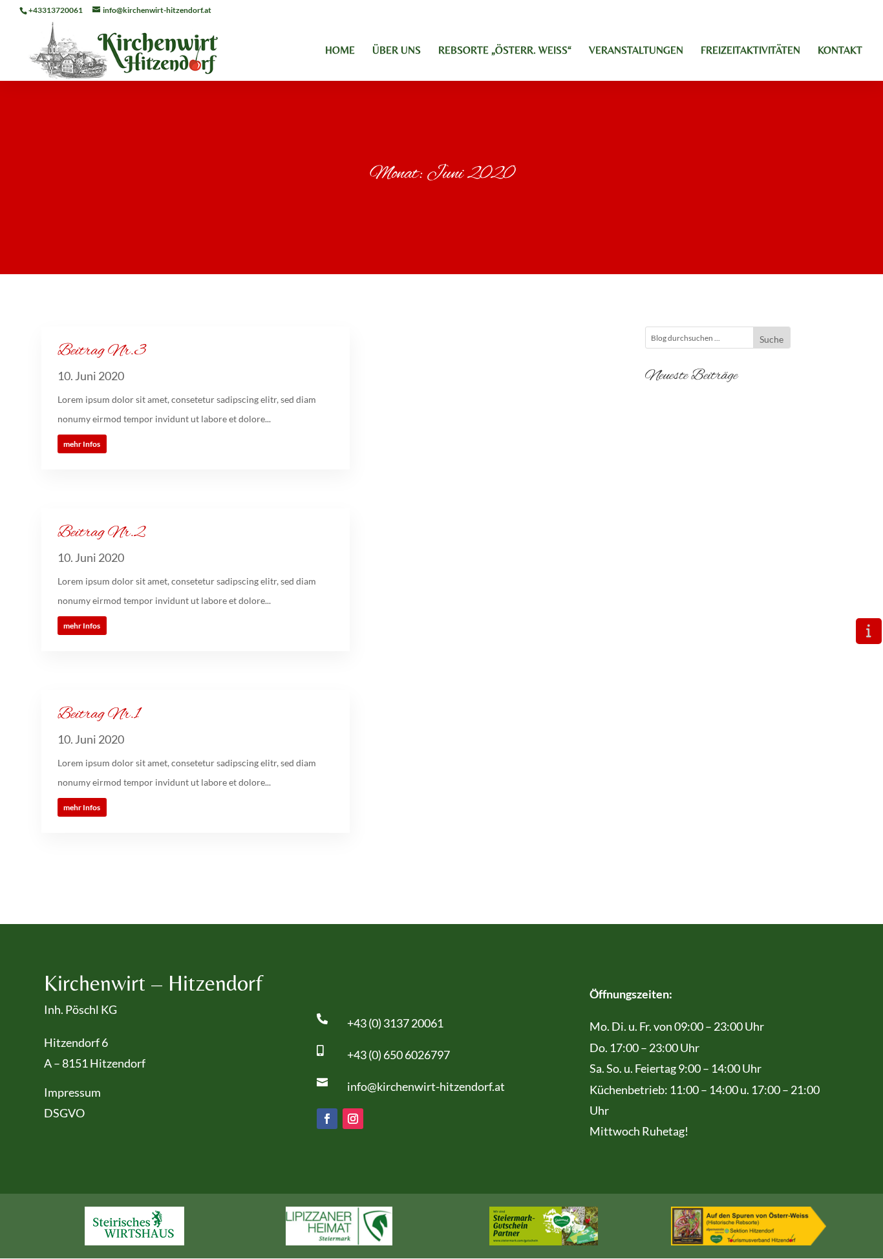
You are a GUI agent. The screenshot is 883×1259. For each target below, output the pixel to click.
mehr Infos (81, 444)
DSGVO (64, 1113)
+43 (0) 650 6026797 (398, 1055)
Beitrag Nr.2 (101, 532)
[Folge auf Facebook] (327, 1118)
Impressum (72, 1092)
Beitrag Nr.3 (102, 351)
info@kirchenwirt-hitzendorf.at (426, 1086)
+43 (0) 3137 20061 (395, 1023)
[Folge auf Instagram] (353, 1118)
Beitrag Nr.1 (99, 714)
